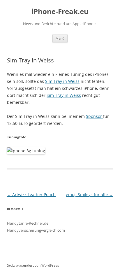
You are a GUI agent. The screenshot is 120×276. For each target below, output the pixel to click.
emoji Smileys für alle (89, 194)
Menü (60, 38)
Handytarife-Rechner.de (27, 223)
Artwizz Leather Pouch (31, 194)
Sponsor (94, 116)
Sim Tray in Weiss (62, 81)
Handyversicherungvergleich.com (36, 230)
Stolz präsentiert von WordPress (33, 265)
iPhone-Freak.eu (60, 11)
